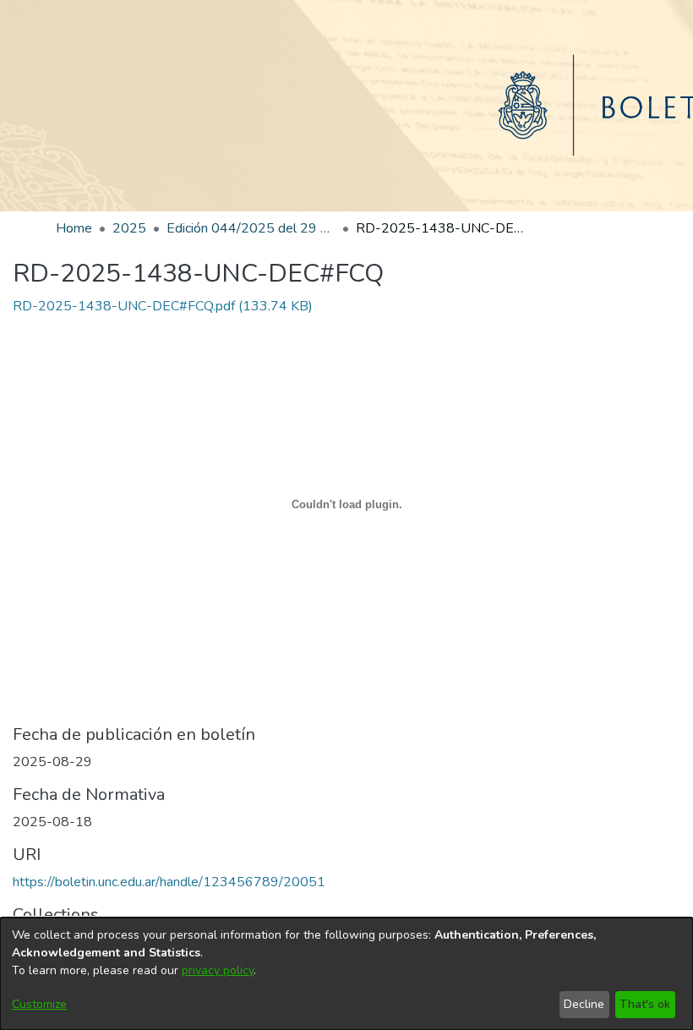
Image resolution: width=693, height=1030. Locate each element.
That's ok (644, 1004)
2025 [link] (129, 228)
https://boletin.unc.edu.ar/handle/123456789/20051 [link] (169, 882)
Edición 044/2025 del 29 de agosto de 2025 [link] (251, 228)
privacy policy (218, 970)
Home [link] (74, 228)
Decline (584, 1004)
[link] (163, 306)
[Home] (346, 105)
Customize (39, 1004)
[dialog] (346, 974)
